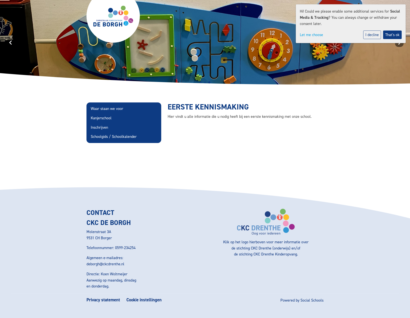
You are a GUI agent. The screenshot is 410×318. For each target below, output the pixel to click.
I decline (372, 34)
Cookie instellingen (144, 300)
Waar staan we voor (107, 108)
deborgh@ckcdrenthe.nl (105, 264)
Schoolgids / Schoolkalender (114, 136)
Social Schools (312, 300)
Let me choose (311, 34)
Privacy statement (103, 300)
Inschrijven (99, 127)
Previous (10, 42)
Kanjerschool (101, 118)
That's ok (392, 34)
